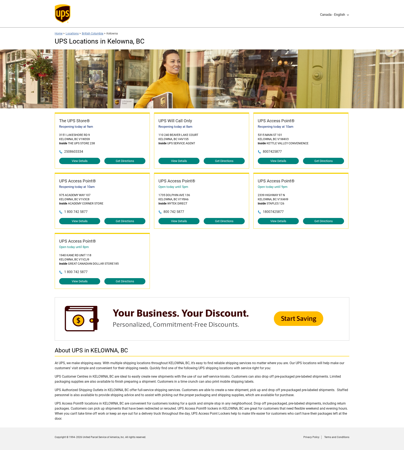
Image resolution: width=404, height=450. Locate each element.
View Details (80, 161)
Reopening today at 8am (175, 127)
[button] (334, 14)
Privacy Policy (311, 437)
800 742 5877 (173, 212)
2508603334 (73, 152)
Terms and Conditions (336, 437)
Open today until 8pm (74, 247)
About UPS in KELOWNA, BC (91, 350)
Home (58, 33)
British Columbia (92, 33)
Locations (72, 33)
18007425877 (273, 212)
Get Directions (125, 161)
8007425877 (272, 152)
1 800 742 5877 (76, 212)
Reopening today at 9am (76, 127)
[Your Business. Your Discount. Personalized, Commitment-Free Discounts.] (202, 338)
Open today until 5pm (173, 187)
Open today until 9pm (272, 187)
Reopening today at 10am (275, 127)
